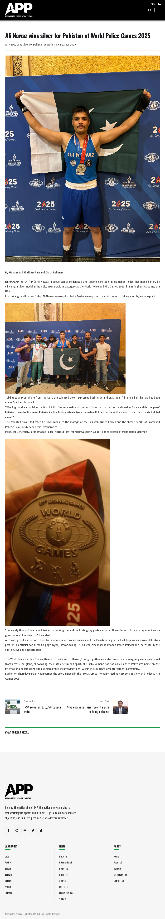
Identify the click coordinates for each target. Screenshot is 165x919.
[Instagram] (16, 830)
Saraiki (8, 880)
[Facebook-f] (8, 830)
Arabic (8, 886)
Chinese (8, 892)
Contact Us (119, 880)
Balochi (8, 874)
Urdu (7, 856)
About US (118, 862)
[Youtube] (24, 830)
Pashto (8, 862)
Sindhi (8, 868)
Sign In (156, 4)
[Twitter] (33, 830)
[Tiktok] (41, 830)
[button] (149, 10)
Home (116, 856)
